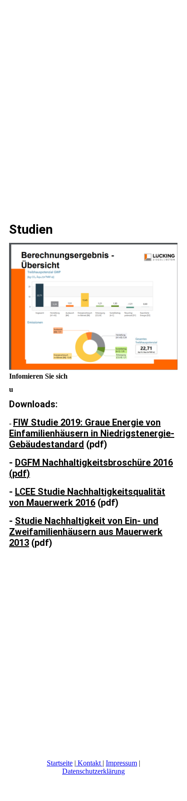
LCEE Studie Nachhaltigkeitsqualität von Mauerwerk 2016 (87, 497)
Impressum (121, 763)
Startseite (60, 763)
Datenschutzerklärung (93, 771)
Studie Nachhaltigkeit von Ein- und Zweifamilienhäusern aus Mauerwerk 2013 (85, 531)
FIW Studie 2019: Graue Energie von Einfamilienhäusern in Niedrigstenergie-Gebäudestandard (91, 433)
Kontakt (89, 763)
